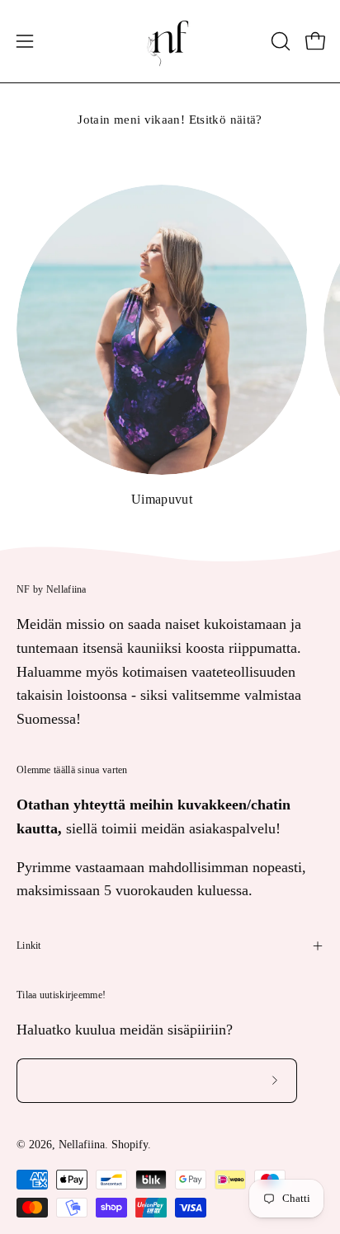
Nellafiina (82, 1144)
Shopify (129, 1144)
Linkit (29, 945)
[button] (278, 41)
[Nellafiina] (170, 41)
